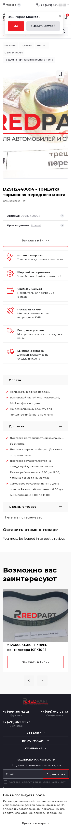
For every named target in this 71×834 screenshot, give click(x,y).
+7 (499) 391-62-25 (53, 4)
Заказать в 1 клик (35, 240)
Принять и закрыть (35, 823)
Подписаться (56, 774)
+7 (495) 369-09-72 (16, 722)
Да (16, 26)
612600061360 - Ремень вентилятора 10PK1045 (27, 647)
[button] (29, 680)
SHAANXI (42, 45)
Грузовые (27, 45)
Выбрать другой (43, 26)
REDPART (11, 45)
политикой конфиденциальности (45, 781)
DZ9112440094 (14, 52)
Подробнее (54, 812)
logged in (31, 538)
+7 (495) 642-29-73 (54, 711)
